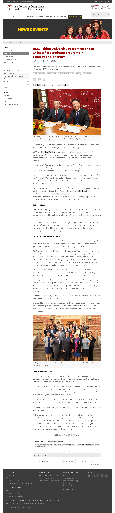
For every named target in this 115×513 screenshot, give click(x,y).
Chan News (67, 475)
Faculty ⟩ (97, 461)
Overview (6, 95)
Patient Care (50, 16)
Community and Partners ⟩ (84, 461)
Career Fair (6, 88)
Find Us (10, 478)
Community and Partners (66, 74)
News (11, 42)
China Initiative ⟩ (69, 461)
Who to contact (13, 475)
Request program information (48, 475)
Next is (45, 455)
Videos (5, 101)
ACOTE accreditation (12, 507)
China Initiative (51, 74)
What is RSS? (67, 490)
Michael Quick (48, 152)
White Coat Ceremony (9, 82)
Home (5, 42)
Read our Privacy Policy (46, 478)
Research (39, 16)
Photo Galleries (7, 98)
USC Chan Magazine (9, 59)
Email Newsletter (8, 56)
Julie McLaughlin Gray (61, 194)
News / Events (75, 16)
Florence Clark (77, 191)
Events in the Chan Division (11, 70)
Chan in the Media (8, 62)
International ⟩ (95, 464)
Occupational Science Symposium (13, 76)
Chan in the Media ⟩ (56, 461)
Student (27, 2)
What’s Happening (9, 51)
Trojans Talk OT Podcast (10, 104)
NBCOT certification (26, 507)
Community (62, 16)
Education (28, 16)
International (87, 74)
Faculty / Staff (14, 2)
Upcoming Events (8, 73)
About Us (10, 16)
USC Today (63, 85)
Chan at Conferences (9, 79)
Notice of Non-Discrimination (48, 480)
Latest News (19, 42)
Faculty (78, 74)
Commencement (8, 85)
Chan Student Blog (69, 478)
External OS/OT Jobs (70, 486)
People (19, 16)
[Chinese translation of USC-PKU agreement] (67, 441)
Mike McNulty (40, 85)
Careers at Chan (68, 483)
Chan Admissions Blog (70, 480)
